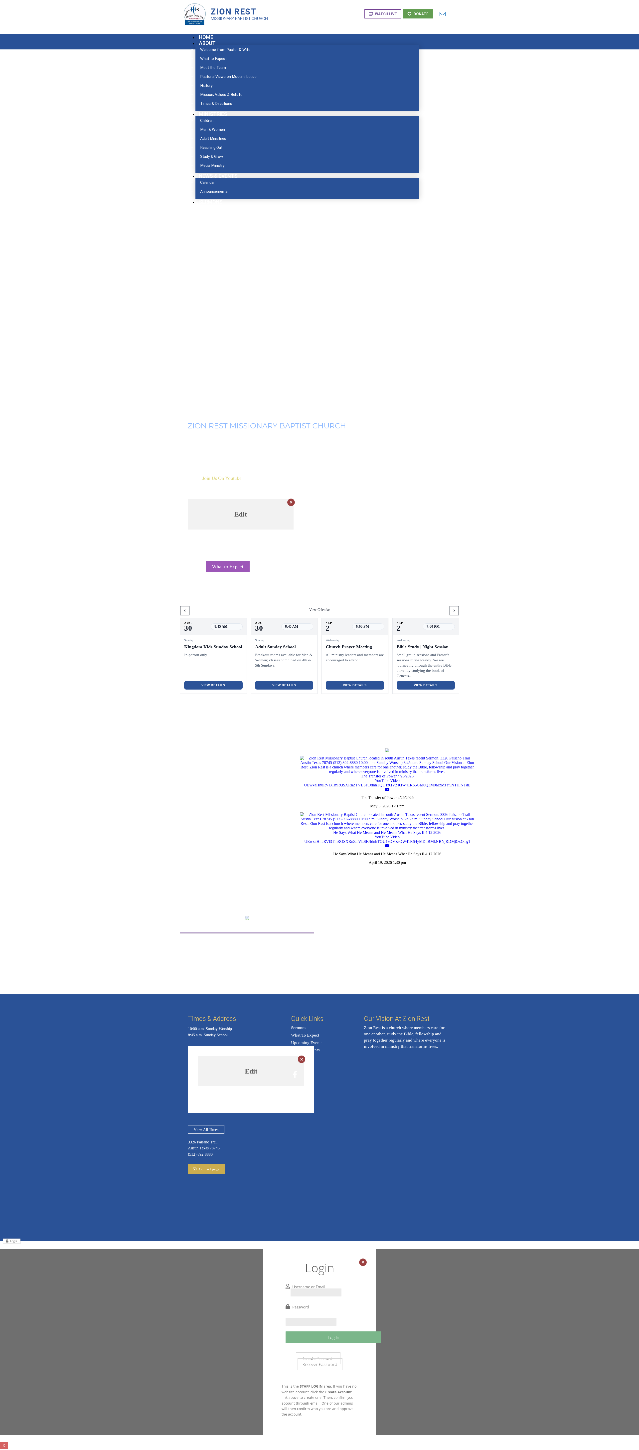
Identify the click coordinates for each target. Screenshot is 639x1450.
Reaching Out (278, 942)
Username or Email (308, 1286)
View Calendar (319, 610)
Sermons (298, 1027)
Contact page (209, 1169)
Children (207, 942)
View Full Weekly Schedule (293, 566)
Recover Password (320, 1364)
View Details (213, 685)
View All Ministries (247, 973)
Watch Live (386, 14)
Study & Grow (279, 949)
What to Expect (227, 566)
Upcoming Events (306, 1042)
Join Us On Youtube (221, 478)
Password (300, 1306)
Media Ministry (280, 956)
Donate (421, 14)
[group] (213, 656)
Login (13, 1241)
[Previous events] (184, 610)
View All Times (206, 1129)
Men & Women (214, 949)
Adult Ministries (214, 956)
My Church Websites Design (619, 1445)
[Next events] (454, 610)
